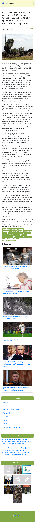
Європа (19, 446)
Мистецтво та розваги (11, 409)
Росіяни (20, 231)
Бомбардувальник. (8, 236)
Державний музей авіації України (23, 236)
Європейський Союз (9, 446)
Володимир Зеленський (16, 441)
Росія (4, 439)
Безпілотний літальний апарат (15, 229)
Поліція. (5, 450)
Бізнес (5, 406)
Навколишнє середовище (12, 427)
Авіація (19, 233)
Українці (18, 439)
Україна (9, 439)
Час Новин (10, 3)
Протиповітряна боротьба (10, 231)
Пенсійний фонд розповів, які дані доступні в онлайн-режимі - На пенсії (16, 292)
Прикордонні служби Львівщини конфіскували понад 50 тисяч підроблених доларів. (16, 267)
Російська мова (12, 233)
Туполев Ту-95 (26, 233)
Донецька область (22, 452)
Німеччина (6, 454)
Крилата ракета (27, 231)
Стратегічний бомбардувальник (11, 235)
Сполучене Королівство (18, 454)
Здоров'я (6, 416)
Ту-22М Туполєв (16, 238)
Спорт (5, 424)
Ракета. (5, 233)
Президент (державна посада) (13, 444)
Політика (29, 28)
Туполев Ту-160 (7, 238)
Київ (13, 439)
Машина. (18, 448)
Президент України (15, 450)
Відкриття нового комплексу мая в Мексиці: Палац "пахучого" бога (16, 317)
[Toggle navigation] (31, 3)
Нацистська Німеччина (9, 240)
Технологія (6, 413)
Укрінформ (25, 448)
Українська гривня (8, 452)
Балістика (23, 235)
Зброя (4, 229)
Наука (5, 420)
